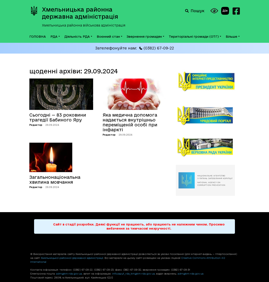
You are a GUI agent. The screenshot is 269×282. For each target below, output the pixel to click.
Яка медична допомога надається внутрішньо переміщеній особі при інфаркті (130, 122)
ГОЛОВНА (37, 36)
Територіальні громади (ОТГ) (194, 36)
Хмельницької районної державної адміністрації (72, 257)
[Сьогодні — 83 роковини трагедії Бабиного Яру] (61, 94)
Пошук (197, 11)
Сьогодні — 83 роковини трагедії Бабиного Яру (57, 117)
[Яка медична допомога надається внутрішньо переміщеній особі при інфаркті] (134, 94)
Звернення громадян (144, 36)
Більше (231, 36)
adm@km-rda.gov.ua (69, 273)
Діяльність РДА (77, 36)
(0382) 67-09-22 (158, 48)
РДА (54, 36)
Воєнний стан (108, 36)
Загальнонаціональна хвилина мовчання (54, 179)
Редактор (35, 125)
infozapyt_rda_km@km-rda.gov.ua (133, 273)
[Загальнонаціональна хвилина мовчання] (61, 157)
